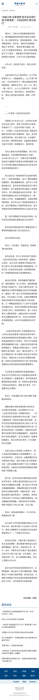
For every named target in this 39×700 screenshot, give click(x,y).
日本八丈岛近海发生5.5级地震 (13, 619)
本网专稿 (11, 10)
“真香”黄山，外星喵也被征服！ (13, 645)
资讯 (15, 671)
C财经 (24, 671)
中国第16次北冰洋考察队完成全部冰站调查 (17, 632)
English (16, 682)
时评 (6, 671)
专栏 (6, 676)
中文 (24, 682)
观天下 (32, 676)
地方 (15, 676)
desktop (32, 682)
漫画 (24, 676)
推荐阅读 (7, 604)
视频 (33, 671)
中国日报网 (5, 10)
